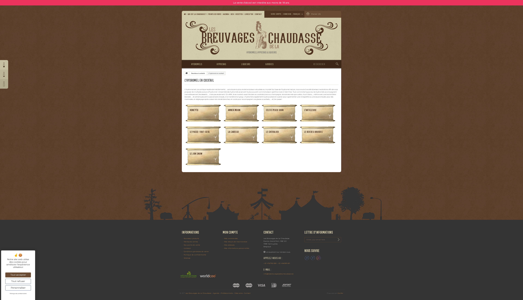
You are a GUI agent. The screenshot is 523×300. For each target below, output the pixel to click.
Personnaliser (18, 288)
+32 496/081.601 (284, 263)
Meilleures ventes (190, 242)
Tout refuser (18, 281)
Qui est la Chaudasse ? (197, 14)
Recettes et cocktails (198, 73)
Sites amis (238, 293)
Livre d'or (249, 14)
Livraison (187, 248)
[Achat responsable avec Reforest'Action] (188, 274)
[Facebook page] (306, 257)
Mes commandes (231, 238)
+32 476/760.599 (270, 263)
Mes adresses (229, 245)
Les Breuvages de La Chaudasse (198, 293)
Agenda (226, 14)
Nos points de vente (191, 245)
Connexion (287, 14)
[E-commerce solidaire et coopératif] (206, 274)
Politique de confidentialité (194, 255)
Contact (258, 14)
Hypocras (221, 64)
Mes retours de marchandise (235, 242)
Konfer (340, 293)
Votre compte (276, 14)
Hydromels (196, 64)
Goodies (269, 64)
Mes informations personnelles (236, 248)
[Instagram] (318, 257)
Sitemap (186, 258)
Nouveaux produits (191, 238)
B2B (232, 14)
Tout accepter (18, 275)
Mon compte (230, 232)
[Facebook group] (312, 257)
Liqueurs (245, 64)
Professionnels (227, 293)
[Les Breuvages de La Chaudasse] (261, 38)
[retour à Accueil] (186, 73)
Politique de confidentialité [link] (18, 293)
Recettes (239, 14)
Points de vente (215, 14)
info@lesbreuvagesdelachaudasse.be (278, 274)
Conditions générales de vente (196, 251)
